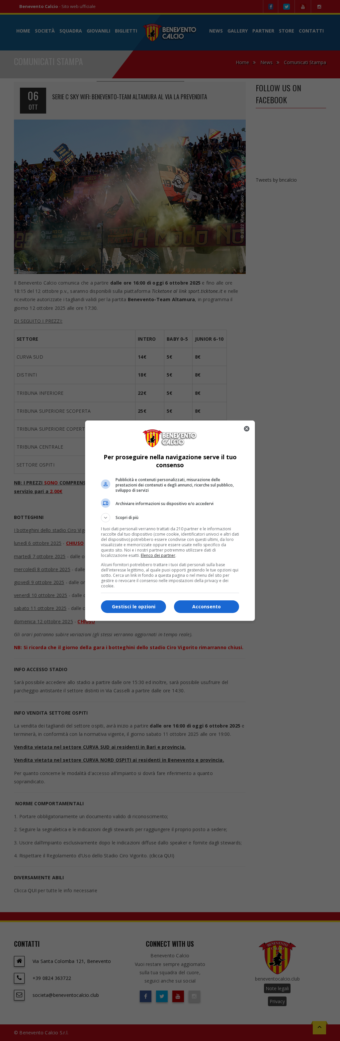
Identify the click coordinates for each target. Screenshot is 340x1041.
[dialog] (170, 520)
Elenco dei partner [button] (158, 555)
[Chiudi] (246, 428)
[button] (170, 517)
